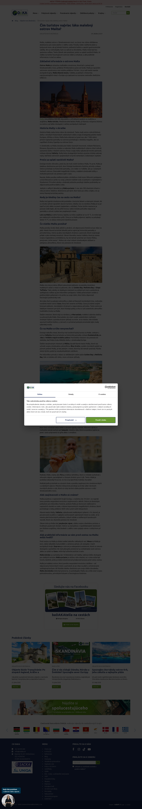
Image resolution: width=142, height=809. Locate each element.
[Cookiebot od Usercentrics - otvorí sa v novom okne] (106, 387)
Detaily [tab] (71, 394)
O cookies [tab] (102, 394)
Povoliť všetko (101, 420)
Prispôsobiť (69, 420)
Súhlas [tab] (39, 394)
